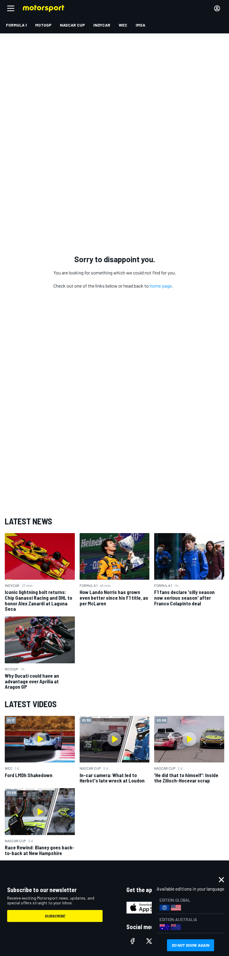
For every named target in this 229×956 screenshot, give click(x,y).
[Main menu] (11, 8)
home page (161, 286)
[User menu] (217, 8)
